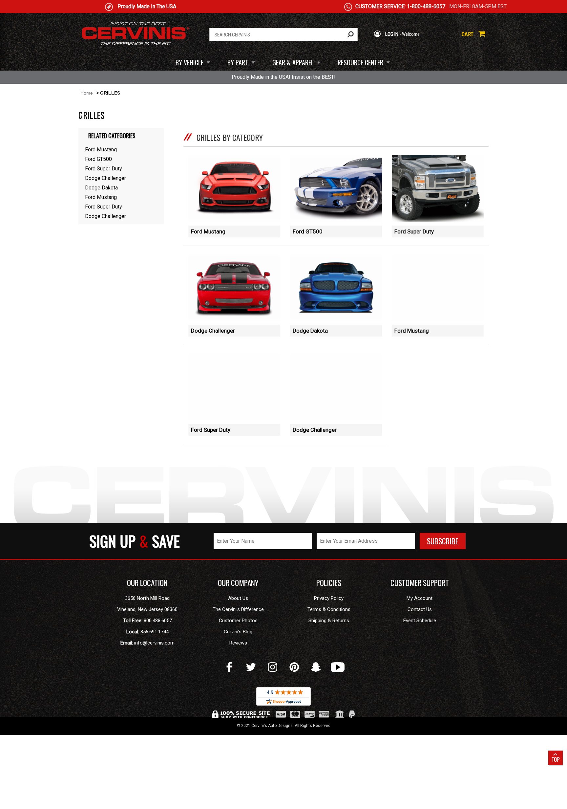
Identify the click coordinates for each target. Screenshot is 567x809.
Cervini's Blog (238, 632)
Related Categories (112, 135)
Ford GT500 (308, 231)
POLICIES (328, 582)
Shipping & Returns (328, 620)
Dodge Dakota (310, 330)
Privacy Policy (329, 598)
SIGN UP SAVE (134, 541)
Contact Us (420, 609)
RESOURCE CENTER (360, 62)
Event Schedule (419, 620)
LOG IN (391, 34)
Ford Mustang (208, 231)
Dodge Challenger (213, 330)
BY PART (237, 62)
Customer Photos (238, 620)
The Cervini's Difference (238, 609)
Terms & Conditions (328, 609)
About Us (238, 598)
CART (468, 34)
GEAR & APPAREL (293, 62)
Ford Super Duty (414, 231)
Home (86, 93)
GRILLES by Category (230, 137)
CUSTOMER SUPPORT (419, 582)
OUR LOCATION (147, 582)
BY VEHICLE (189, 62)
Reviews (238, 643)
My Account (419, 598)
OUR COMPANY (238, 582)
